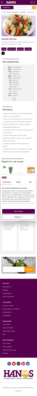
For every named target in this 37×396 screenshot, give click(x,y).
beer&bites (20, 49)
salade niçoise (11, 49)
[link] (15, 2)
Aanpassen (17, 217)
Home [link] (8, 12)
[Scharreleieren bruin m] (31, 170)
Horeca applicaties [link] (8, 296)
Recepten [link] (23, 12)
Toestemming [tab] (6, 182)
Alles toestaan (18, 211)
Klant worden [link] (6, 343)
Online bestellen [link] (7, 347)
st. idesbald (28, 49)
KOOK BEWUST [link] (7, 315)
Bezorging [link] (5, 290)
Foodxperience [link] (15, 12)
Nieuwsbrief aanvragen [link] (9, 350)
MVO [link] (4, 334)
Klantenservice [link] (7, 287)
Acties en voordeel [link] (8, 305)
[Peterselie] (11, 170)
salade (4, 49)
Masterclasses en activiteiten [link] (11, 309)
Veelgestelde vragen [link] (9, 331)
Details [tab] (18, 182)
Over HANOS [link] (6, 324)
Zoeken (29, 269)
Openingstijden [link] (7, 293)
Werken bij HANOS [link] (8, 328)
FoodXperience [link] (7, 312)
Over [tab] (30, 182)
